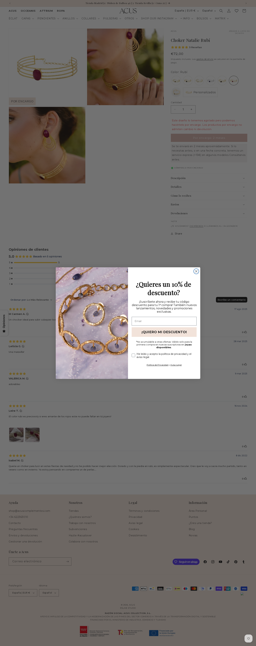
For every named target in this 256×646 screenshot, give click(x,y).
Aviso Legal (176, 365)
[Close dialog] (196, 271)
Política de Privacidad (157, 365)
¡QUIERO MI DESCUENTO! (164, 332)
